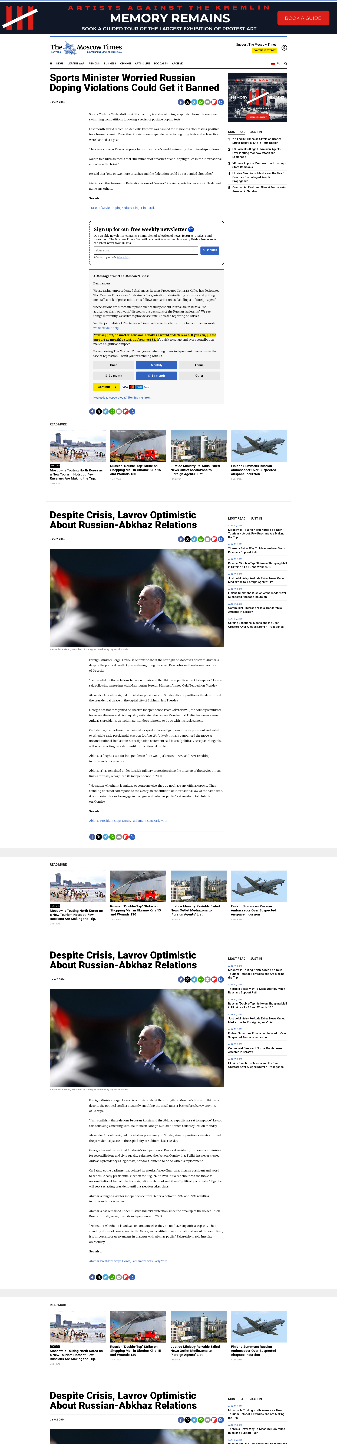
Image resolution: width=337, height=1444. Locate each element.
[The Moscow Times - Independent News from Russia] (86, 48)
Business (110, 63)
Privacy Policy (123, 257)
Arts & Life (142, 63)
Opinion (125, 63)
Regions (94, 63)
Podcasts (161, 63)
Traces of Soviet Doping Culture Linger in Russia (122, 207)
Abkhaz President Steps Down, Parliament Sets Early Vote (128, 820)
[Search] (285, 63)
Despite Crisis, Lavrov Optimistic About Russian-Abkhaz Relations (123, 520)
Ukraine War (76, 63)
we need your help (105, 328)
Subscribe (210, 250)
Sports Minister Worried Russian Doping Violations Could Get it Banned (134, 82)
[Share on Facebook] (181, 102)
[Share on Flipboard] (214, 102)
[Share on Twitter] (187, 102)
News (59, 63)
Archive (177, 63)
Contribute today (265, 50)
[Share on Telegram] (194, 102)
